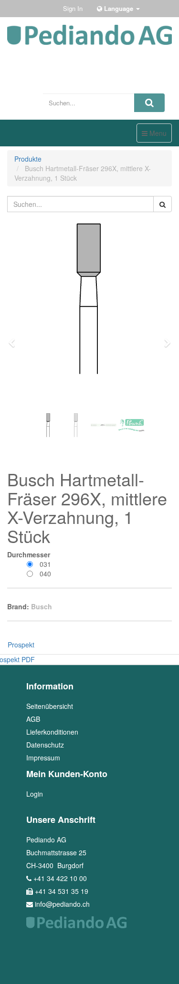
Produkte (28, 159)
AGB (33, 719)
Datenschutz (45, 744)
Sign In (73, 8)
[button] (14, 338)
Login (34, 794)
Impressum (43, 757)
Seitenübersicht (49, 706)
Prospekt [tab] (21, 644)
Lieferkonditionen (52, 732)
